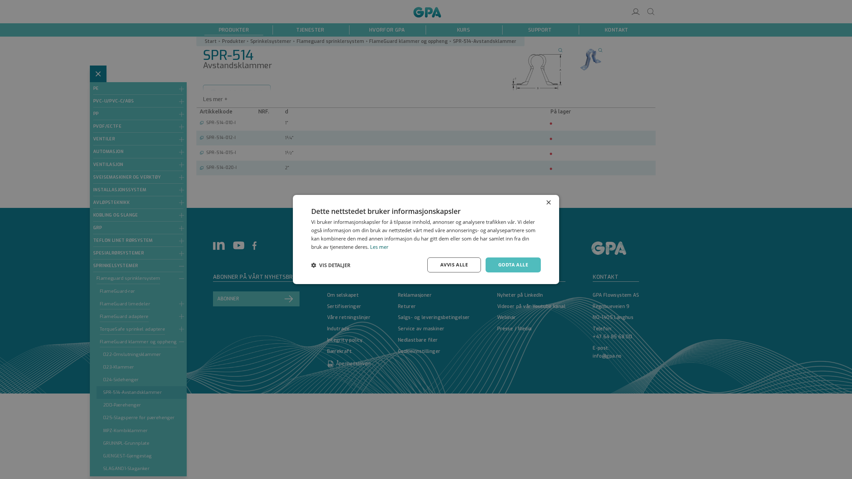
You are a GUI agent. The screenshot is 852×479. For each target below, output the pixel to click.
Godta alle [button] (513, 264)
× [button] (548, 202)
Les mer (379, 246)
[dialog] (426, 239)
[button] (330, 265)
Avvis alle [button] (454, 264)
